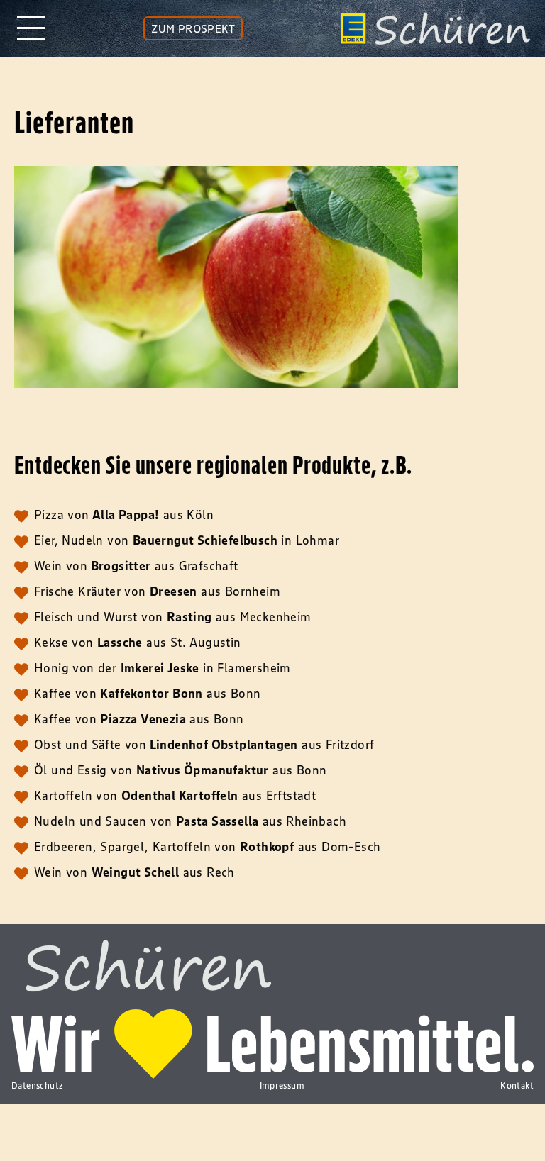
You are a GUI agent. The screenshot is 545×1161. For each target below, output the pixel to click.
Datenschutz (37, 1085)
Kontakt (517, 1085)
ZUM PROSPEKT (193, 28)
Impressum (282, 1085)
